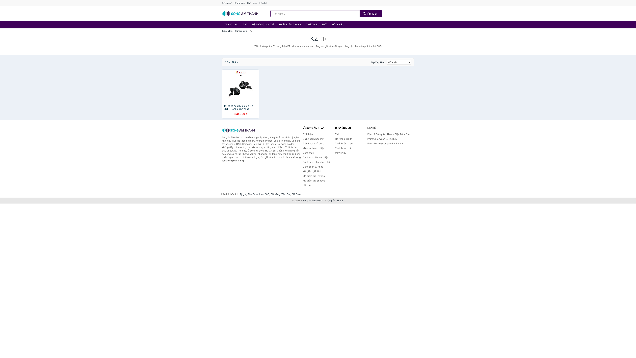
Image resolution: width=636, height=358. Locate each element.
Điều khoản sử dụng (313, 143)
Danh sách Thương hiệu (315, 157)
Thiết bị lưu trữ (316, 24)
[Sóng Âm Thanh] (238, 130)
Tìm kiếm (372, 13)
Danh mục (240, 3)
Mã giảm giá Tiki (311, 171)
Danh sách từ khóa (313, 166)
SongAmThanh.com (313, 200)
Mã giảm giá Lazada (314, 176)
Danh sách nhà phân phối (316, 162)
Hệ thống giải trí (263, 24)
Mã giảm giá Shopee (314, 180)
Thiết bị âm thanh (290, 24)
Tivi (245, 24)
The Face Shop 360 (258, 194)
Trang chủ (227, 3)
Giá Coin (296, 194)
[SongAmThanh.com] (240, 13)
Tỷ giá (243, 194)
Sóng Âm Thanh (335, 200)
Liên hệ (263, 3)
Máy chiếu (338, 24)
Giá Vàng (275, 194)
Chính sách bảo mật (313, 138)
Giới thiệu (252, 3)
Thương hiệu (241, 31)
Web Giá (285, 194)
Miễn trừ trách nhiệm (314, 148)
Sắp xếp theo (378, 62)
